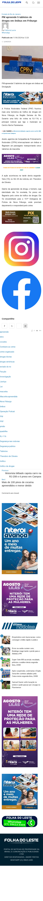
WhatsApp (6, 33)
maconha (4, 391)
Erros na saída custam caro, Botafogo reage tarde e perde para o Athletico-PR (26, 651)
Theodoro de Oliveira (8, 456)
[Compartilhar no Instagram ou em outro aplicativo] (25, 326)
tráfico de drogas (7, 466)
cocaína (3, 342)
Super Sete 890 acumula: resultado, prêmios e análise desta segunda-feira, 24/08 (26, 662)
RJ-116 (3, 436)
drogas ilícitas (6, 357)
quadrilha (3, 431)
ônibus (2, 406)
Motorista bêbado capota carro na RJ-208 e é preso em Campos (23, 475)
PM (1, 416)
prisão (2, 426)
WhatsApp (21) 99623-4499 (21, 860)
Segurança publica (7, 446)
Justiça (3, 382)
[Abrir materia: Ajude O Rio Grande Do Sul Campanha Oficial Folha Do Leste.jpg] (21, 218)
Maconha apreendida (8, 396)
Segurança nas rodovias (10, 441)
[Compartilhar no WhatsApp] (19, 326)
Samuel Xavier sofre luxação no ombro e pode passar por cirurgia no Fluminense (26, 684)
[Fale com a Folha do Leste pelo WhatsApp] (20, 822)
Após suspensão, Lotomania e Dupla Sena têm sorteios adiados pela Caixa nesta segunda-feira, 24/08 (26, 673)
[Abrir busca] (27, 2)
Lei (1, 386)
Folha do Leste (10, 30)
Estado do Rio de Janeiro (11, 14)
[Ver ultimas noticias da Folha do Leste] (20, 626)
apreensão (4, 332)
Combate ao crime (7, 347)
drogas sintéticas (7, 362)
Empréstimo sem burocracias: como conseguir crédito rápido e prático (26, 638)
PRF (2, 421)
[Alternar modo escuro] (33, 2)
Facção (3, 372)
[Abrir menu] (38, 2)
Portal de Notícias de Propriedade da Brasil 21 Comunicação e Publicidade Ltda (21, 851)
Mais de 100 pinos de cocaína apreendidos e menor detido (18, 484)
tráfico (3, 461)
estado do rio (5, 367)
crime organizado (7, 352)
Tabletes (4, 451)
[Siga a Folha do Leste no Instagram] (21, 250)
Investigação (5, 377)
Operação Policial (7, 411)
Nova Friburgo (6, 401)
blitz (2, 337)
